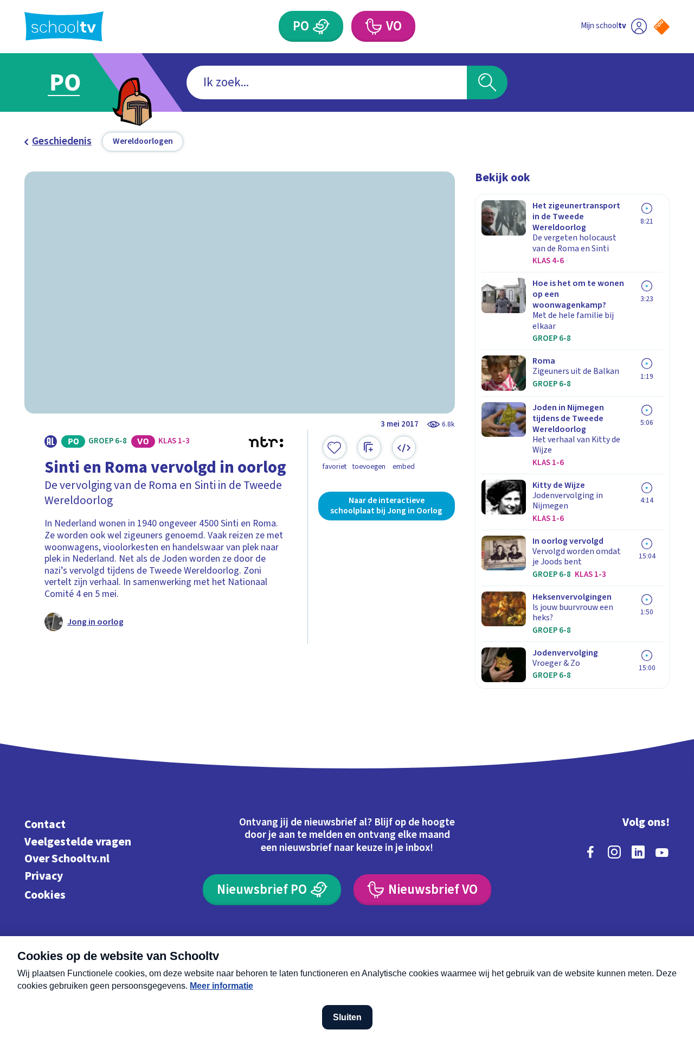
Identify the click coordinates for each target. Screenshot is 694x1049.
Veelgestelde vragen (77, 842)
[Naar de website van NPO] (661, 26)
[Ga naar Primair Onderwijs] (77, 82)
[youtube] (662, 852)
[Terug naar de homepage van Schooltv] (64, 26)
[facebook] (590, 852)
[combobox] (327, 83)
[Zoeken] (487, 83)
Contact (45, 824)
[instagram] (614, 852)
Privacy (43, 876)
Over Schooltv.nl (67, 858)
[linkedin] (638, 852)
